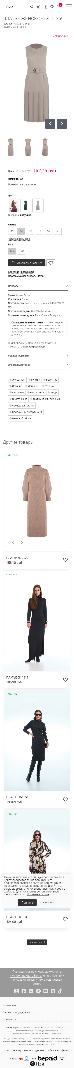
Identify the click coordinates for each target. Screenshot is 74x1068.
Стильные (18, 392)
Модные (49, 386)
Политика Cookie (38, 894)
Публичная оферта (58, 1050)
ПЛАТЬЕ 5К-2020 (17, 557)
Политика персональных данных (24, 1050)
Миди (53, 392)
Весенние (51, 379)
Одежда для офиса (23, 405)
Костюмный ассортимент (27, 412)
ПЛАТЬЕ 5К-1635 (17, 917)
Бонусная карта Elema (21, 271)
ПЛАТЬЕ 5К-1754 (17, 797)
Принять (27, 902)
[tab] (38, 286)
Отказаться (47, 902)
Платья (35, 379)
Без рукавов (37, 392)
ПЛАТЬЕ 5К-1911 (17, 677)
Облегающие (19, 399)
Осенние (17, 386)
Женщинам (18, 379)
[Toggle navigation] (69, 7)
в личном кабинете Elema (36, 973)
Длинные (33, 386)
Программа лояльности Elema (26, 276)
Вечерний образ (21, 418)
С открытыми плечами (46, 399)
